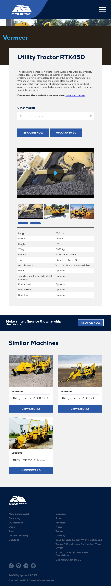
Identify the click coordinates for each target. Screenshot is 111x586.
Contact (14, 540)
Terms (59, 531)
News (59, 527)
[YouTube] (33, 565)
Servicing (15, 518)
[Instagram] (18, 565)
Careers (61, 514)
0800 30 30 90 (66, 132)
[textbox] (55, 116)
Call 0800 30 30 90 (68, 560)
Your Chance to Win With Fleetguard (79, 540)
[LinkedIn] (25, 565)
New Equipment (19, 514)
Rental (13, 531)
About (60, 518)
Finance (60, 522)
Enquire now (33, 132)
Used (12, 527)
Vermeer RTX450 (75, 95)
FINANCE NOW (90, 323)
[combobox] (55, 116)
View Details (31, 408)
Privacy (60, 535)
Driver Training (18, 535)
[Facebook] (11, 565)
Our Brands (16, 522)
